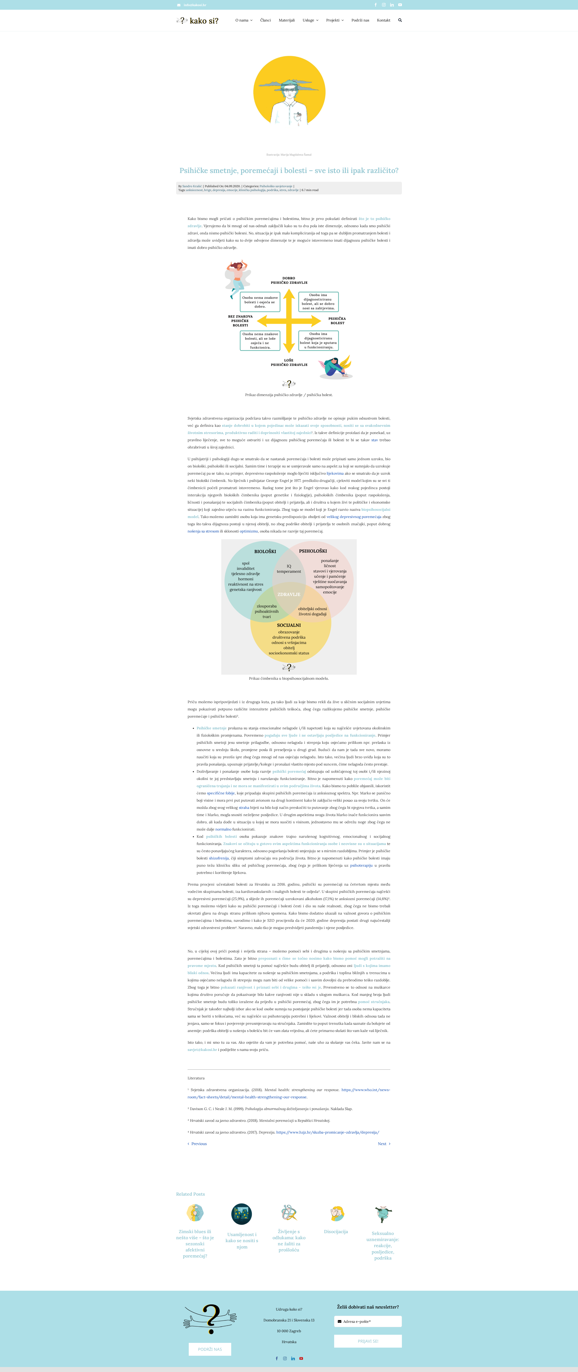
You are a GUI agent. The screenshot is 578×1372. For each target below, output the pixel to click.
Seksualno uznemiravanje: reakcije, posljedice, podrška (382, 1245)
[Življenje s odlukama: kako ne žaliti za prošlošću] (289, 1212)
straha (244, 807)
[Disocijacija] (336, 1212)
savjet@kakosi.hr (202, 1049)
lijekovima (335, 473)
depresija (219, 190)
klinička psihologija (252, 190)
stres (283, 190)
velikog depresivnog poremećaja (354, 516)
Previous (199, 1143)
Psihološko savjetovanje (276, 186)
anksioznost (194, 190)
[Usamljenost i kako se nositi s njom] (242, 1213)
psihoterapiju (361, 865)
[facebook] (376, 5)
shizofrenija (219, 858)
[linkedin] (392, 5)
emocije (232, 190)
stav (374, 440)
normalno (223, 829)
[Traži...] (400, 20)
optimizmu (249, 531)
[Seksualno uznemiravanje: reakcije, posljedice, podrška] (383, 1213)
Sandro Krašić (192, 186)
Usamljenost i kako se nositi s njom (242, 1240)
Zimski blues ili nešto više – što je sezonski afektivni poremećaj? (195, 1244)
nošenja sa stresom (203, 531)
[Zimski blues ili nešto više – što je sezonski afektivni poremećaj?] (195, 1212)
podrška (272, 190)
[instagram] (384, 5)
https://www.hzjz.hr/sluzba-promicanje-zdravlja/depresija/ (327, 1132)
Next (382, 1143)
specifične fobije (221, 793)
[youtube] (400, 5)
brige (207, 190)
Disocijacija (336, 1231)
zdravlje (293, 190)
